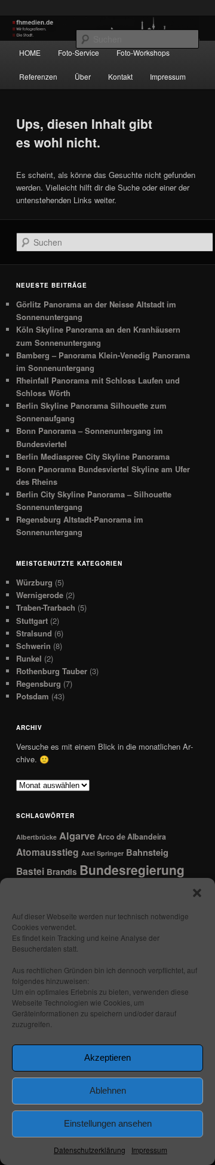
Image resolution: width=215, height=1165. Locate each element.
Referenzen (38, 76)
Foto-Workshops (143, 52)
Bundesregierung (132, 870)
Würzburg (34, 582)
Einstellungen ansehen (108, 1123)
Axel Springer (102, 853)
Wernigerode (39, 594)
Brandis (62, 871)
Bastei (30, 871)
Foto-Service (78, 52)
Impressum (149, 1150)
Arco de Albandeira (131, 836)
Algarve (77, 836)
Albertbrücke (36, 836)
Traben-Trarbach (45, 607)
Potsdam (32, 696)
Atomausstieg (47, 852)
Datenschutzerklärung (89, 1150)
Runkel (29, 658)
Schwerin (33, 645)
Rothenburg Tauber (51, 671)
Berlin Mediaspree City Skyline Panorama (93, 456)
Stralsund (34, 633)
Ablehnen (108, 1090)
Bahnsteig (147, 852)
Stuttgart (32, 620)
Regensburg (38, 683)
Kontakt (120, 76)
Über (83, 76)
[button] (197, 893)
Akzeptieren (107, 1057)
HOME (30, 52)
